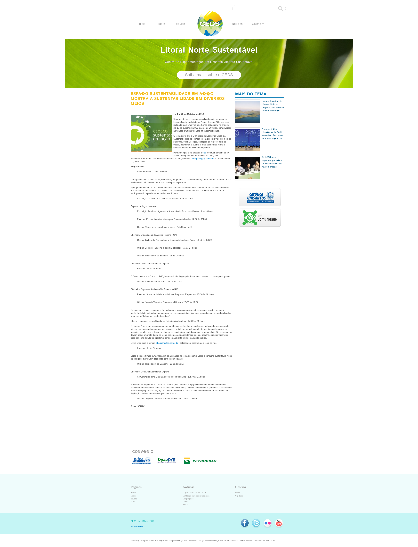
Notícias (237, 24)
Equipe (180, 24)
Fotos (237, 492)
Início (142, 24)
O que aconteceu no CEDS (194, 492)
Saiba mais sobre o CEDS (209, 74)
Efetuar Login (137, 526)
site (204, 152)
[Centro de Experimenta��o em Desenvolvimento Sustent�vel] (210, 23)
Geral (185, 501)
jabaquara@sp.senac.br (203, 158)
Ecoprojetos (188, 498)
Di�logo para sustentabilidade (196, 496)
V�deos (239, 496)
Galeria (256, 24)
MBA (133, 501)
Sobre (161, 24)
